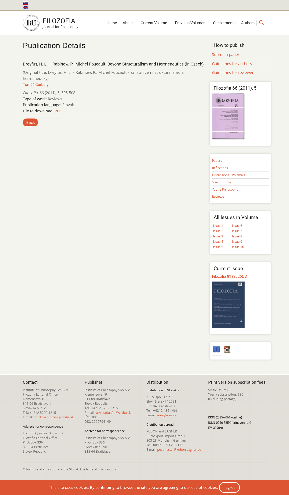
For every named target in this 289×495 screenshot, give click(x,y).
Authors (248, 23)
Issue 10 (238, 247)
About (128, 23)
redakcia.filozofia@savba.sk (54, 417)
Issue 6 (237, 225)
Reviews (218, 196)
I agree (229, 487)
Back (30, 122)
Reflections (220, 168)
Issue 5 (218, 247)
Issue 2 (218, 231)
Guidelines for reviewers (233, 72)
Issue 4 (218, 241)
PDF (58, 110)
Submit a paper (225, 54)
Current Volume (154, 23)
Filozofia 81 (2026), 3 (229, 276)
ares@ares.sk (166, 415)
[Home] (31, 22)
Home (112, 23)
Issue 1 (218, 225)
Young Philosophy (225, 189)
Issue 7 (237, 231)
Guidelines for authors (232, 63)
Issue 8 (237, 236)
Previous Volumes (190, 23)
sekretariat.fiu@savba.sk (113, 412)
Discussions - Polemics (228, 175)
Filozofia (59, 21)
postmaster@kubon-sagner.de (179, 449)
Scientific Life (221, 182)
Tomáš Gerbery (36, 84)
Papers (217, 160)
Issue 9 (237, 241)
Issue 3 (218, 236)
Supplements (224, 23)
